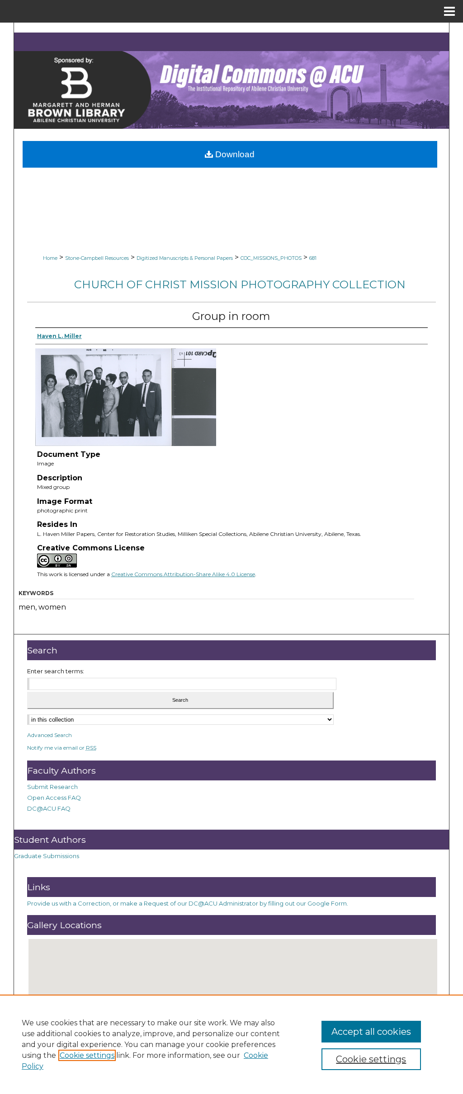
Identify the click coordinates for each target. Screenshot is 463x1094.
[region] (231, 1044)
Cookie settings (87, 1055)
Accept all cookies (371, 1031)
